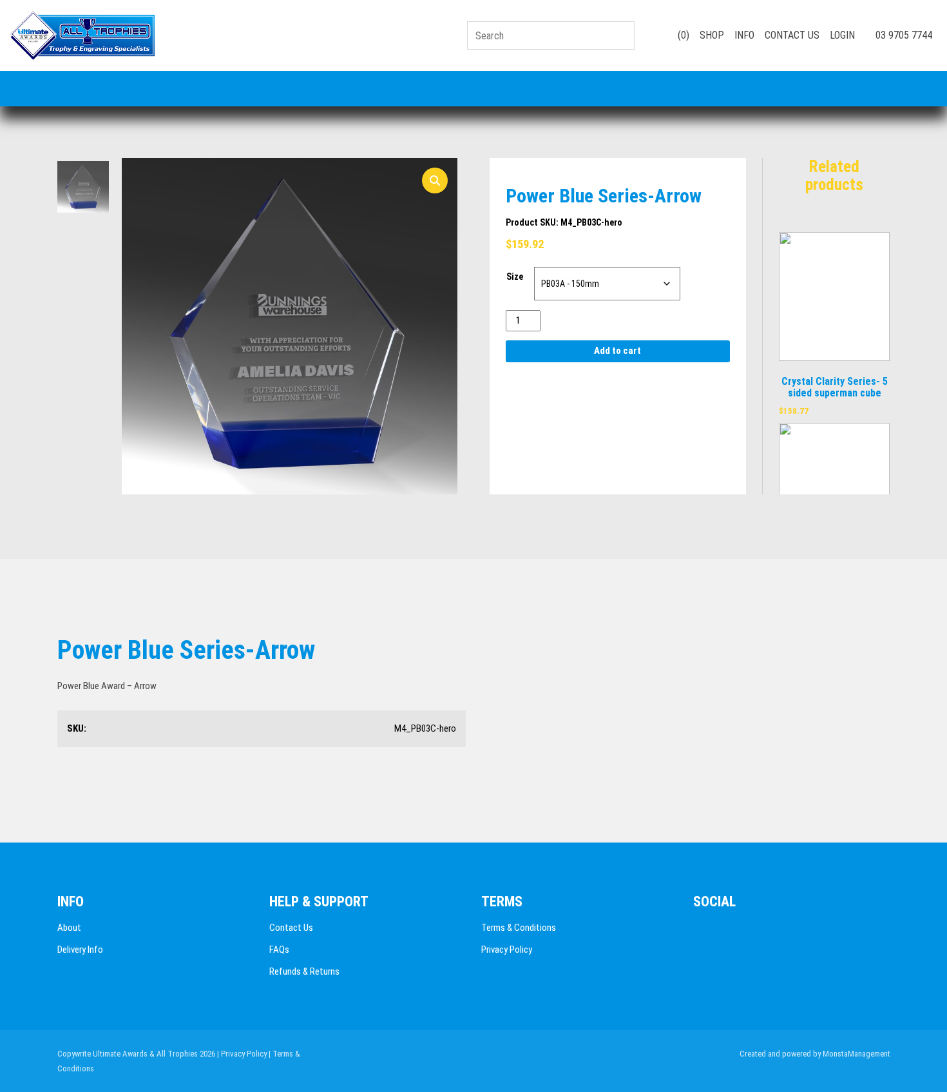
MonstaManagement (856, 1053)
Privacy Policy (506, 949)
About (69, 927)
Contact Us (291, 927)
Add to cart (617, 350)
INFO (744, 35)
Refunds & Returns (304, 971)
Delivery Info (80, 949)
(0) (682, 35)
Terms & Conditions (518, 927)
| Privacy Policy (242, 1053)
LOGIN (842, 35)
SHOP (712, 35)
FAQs (279, 949)
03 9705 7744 (902, 35)
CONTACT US (792, 35)
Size (514, 276)
